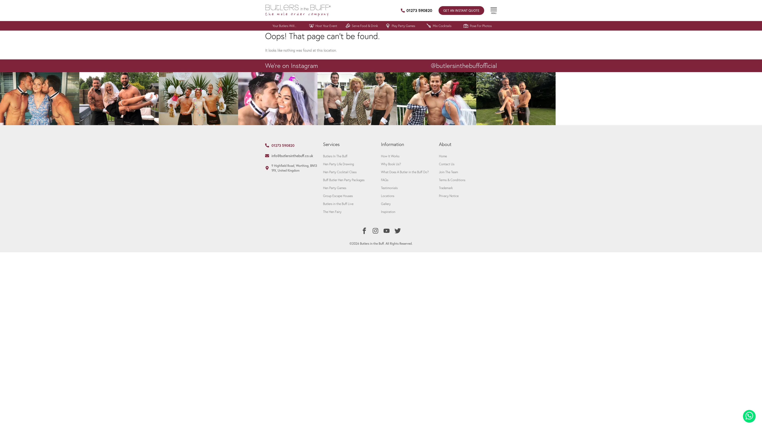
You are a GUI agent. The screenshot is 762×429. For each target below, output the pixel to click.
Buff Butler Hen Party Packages (344, 180)
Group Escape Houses (338, 196)
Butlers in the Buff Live (338, 204)
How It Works (390, 156)
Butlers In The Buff (335, 156)
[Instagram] (375, 231)
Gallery (386, 204)
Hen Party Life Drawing (338, 164)
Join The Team (448, 172)
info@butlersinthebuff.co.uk (292, 155)
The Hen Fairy (332, 212)
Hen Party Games (334, 188)
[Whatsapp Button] (749, 416)
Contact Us (446, 164)
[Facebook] (364, 231)
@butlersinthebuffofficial (464, 65)
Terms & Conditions (452, 180)
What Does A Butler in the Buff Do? (405, 172)
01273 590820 (419, 10)
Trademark (446, 188)
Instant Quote (461, 10)
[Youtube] (387, 231)
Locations (387, 196)
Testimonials (389, 188)
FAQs (384, 180)
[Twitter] (398, 231)
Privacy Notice (449, 196)
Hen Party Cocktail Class (340, 172)
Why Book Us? (391, 164)
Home (443, 156)
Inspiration (388, 212)
